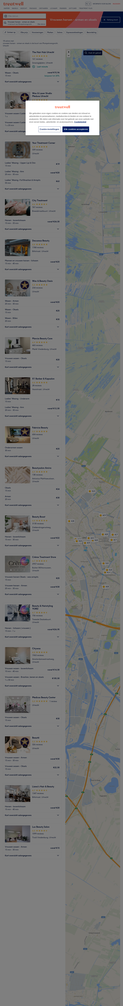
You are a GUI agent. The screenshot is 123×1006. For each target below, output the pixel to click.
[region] (62, 118)
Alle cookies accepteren (76, 129)
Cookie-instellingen (49, 129)
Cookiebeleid (80, 122)
